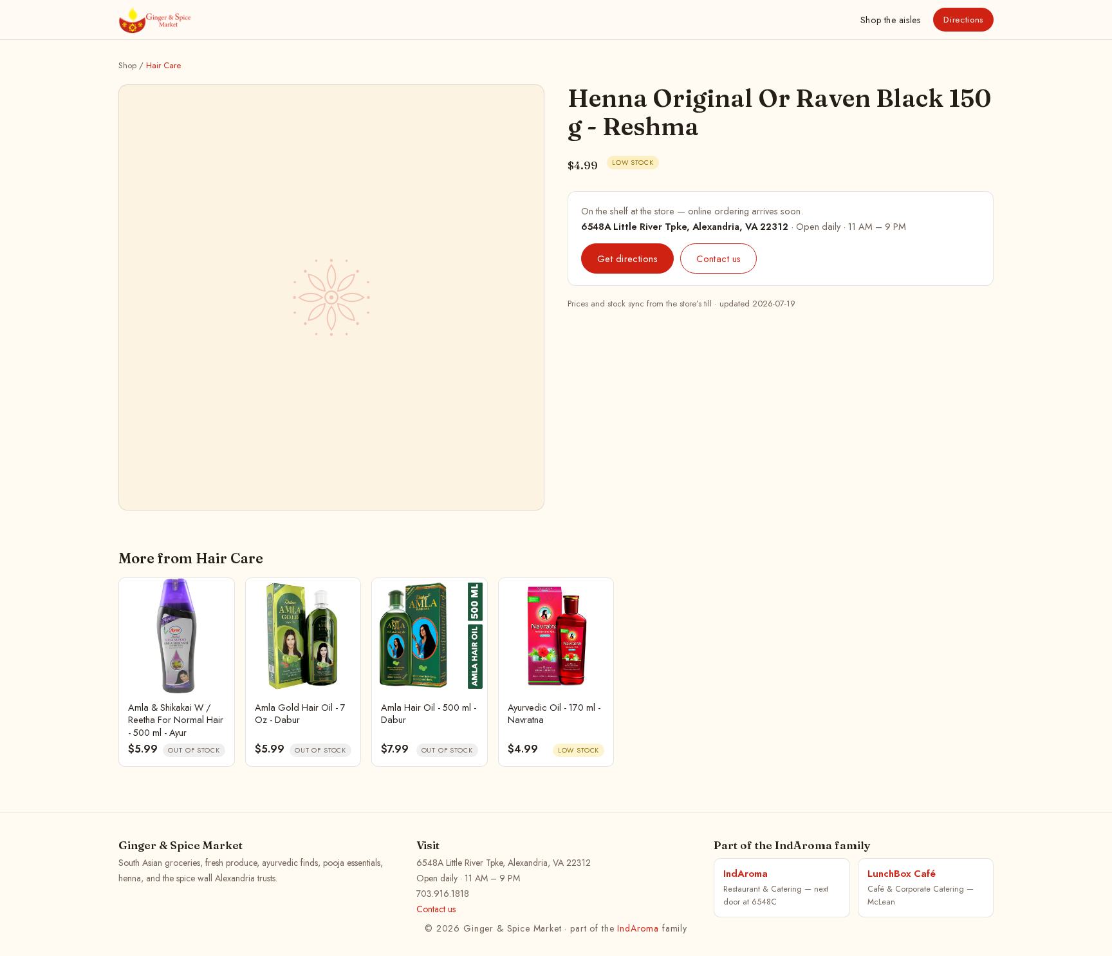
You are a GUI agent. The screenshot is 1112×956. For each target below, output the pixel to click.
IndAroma (638, 928)
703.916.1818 (442, 893)
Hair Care (163, 65)
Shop (890, 20)
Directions (963, 20)
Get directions (627, 258)
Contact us (718, 258)
